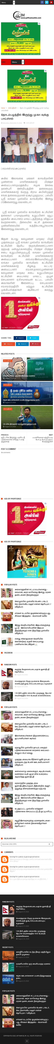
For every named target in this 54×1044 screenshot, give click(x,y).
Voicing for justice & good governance (24, 857)
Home (3, 62)
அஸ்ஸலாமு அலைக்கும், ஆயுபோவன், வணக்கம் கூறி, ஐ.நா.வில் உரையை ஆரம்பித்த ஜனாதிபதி (33, 774)
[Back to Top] (27, 1041)
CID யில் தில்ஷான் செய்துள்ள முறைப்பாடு (19, 424)
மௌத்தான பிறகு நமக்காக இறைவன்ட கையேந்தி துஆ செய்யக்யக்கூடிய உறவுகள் (33, 682)
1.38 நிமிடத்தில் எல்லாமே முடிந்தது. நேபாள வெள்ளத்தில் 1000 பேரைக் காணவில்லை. (33, 694)
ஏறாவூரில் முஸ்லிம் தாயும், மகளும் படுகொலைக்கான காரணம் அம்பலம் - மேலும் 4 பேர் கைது (32, 750)
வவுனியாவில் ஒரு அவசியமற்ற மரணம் (19, 376)
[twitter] (46, 2)
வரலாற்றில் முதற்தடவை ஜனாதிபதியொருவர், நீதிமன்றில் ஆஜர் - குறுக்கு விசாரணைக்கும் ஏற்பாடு (33, 786)
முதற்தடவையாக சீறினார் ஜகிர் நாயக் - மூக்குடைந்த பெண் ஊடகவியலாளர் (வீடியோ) (33, 762)
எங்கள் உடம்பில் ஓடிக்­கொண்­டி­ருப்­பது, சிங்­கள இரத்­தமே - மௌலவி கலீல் (32, 614)
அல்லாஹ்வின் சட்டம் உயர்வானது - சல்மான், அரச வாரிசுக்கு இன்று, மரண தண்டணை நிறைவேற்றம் (33, 592)
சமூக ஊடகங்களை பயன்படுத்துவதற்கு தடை (21, 400)
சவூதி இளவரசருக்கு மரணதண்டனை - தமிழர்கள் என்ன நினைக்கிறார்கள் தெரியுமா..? (33, 823)
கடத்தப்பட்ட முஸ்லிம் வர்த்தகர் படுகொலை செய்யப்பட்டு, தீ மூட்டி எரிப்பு (33, 810)
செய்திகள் (12, 108)
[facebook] (42, 2)
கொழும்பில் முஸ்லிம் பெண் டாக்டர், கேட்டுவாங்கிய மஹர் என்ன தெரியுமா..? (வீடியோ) (33, 604)
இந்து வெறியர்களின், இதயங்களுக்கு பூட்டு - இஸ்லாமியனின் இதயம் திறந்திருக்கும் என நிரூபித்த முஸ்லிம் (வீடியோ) (32, 629)
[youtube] (51, 2)
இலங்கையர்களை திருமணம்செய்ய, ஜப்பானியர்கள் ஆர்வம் (32, 737)
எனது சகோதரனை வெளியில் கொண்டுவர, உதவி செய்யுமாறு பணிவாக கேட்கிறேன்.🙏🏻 (29, 642)
